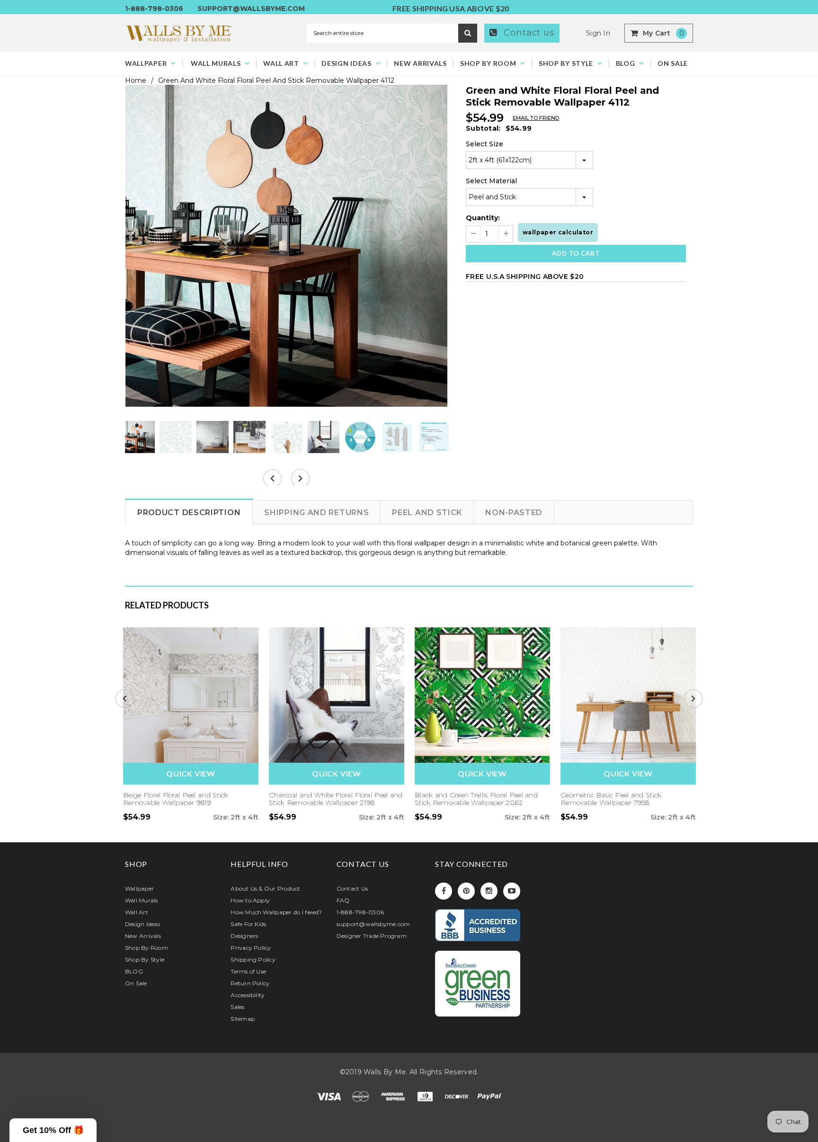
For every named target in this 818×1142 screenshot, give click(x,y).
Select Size (484, 144)
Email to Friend (536, 118)
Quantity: (483, 218)
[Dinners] (426, 1095)
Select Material (491, 181)
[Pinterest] (466, 891)
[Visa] (329, 1095)
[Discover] (458, 1095)
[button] (53, 1130)
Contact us (527, 32)
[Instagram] (489, 891)
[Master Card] (361, 1095)
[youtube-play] (511, 891)
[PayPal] (489, 1095)
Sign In (598, 33)
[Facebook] (443, 891)
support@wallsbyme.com (251, 8)
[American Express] (394, 1095)
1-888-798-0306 (154, 8)
